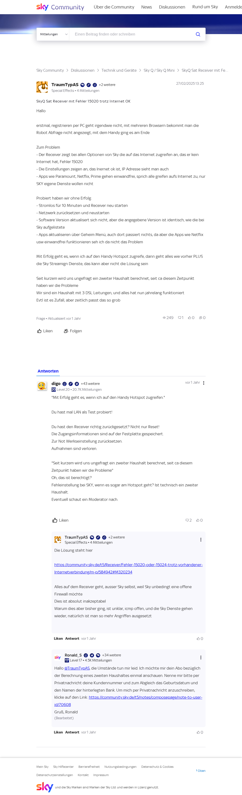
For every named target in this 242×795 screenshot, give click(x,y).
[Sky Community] (63, 7)
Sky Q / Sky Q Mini (159, 70)
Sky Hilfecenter (63, 766)
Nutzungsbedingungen (120, 766)
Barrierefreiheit (89, 766)
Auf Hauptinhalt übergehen (23, 3)
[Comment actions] (204, 383)
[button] (58, 638)
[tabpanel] (121, 561)
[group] (168, 317)
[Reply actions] (201, 539)
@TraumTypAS (77, 668)
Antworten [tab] (48, 371)
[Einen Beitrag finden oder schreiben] (198, 34)
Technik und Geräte (119, 70)
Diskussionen (172, 7)
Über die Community (114, 7)
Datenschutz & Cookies (157, 766)
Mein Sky (42, 766)
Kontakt (83, 775)
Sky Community (50, 70)
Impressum (101, 775)
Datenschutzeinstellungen (54, 775)
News (146, 7)
